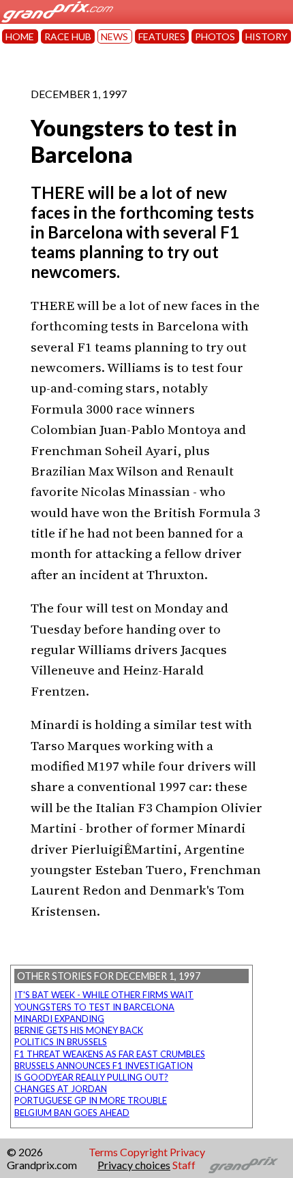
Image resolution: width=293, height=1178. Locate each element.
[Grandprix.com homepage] (243, 1165)
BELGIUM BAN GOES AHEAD (71, 1112)
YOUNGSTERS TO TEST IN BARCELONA (94, 1007)
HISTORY (266, 36)
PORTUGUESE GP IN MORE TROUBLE (90, 1100)
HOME (19, 36)
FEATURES (161, 36)
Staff (184, 1164)
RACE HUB (67, 36)
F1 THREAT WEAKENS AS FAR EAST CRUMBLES (109, 1054)
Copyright (144, 1151)
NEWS (114, 36)
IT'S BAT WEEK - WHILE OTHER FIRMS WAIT (104, 994)
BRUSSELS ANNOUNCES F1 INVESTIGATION (103, 1065)
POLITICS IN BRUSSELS (60, 1041)
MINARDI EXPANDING (59, 1018)
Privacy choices (133, 1164)
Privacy (187, 1151)
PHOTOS (215, 36)
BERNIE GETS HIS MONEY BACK (78, 1030)
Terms (103, 1151)
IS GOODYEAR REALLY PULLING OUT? (91, 1077)
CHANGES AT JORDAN (60, 1088)
